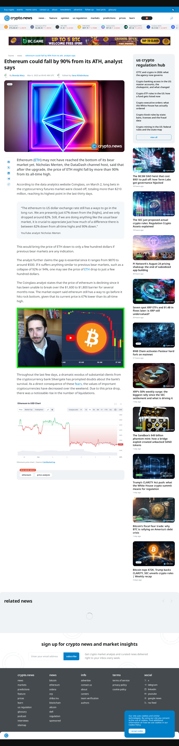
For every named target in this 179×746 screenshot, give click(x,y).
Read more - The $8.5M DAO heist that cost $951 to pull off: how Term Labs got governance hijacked (154, 160)
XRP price (64, 27)
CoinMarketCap (49, 462)
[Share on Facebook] (9, 162)
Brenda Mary (18, 75)
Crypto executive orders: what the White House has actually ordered (152, 105)
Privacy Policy (120, 684)
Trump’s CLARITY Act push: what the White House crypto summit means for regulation (152, 486)
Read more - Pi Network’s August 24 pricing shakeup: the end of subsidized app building (154, 247)
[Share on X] (9, 167)
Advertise (78, 9)
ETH (37, 160)
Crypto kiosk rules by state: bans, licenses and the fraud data (151, 117)
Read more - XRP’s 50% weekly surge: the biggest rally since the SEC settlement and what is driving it (154, 375)
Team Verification (90, 698)
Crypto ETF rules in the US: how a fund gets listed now (153, 95)
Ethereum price (40, 27)
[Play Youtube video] (70, 338)
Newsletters (65, 9)
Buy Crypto (9, 9)
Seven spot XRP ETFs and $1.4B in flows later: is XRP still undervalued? (153, 311)
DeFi (51, 711)
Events (20, 9)
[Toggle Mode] (173, 9)
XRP (51, 693)
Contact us (44, 9)
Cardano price (157, 27)
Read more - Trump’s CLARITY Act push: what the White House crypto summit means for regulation (154, 466)
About (54, 9)
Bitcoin (52, 680)
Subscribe (71, 656)
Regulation (54, 716)
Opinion (65, 18)
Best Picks (101, 9)
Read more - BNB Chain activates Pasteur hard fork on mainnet (154, 335)
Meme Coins (31, 9)
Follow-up (89, 9)
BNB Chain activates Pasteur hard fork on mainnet (153, 352)
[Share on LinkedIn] (9, 173)
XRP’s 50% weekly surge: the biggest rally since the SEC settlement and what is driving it (153, 395)
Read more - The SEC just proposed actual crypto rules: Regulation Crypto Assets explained (154, 203)
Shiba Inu (54, 698)
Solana (52, 689)
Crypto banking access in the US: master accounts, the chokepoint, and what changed (153, 84)
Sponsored (55, 720)
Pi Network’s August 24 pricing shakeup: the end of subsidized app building (152, 267)
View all (153, 137)
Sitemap (22, 725)
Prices (122, 18)
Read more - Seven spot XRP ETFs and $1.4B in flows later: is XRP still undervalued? (154, 291)
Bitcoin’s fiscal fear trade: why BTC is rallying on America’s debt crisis (153, 529)
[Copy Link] (9, 184)
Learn (132, 18)
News (41, 18)
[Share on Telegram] (9, 179)
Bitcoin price (15, 27)
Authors (85, 702)
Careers (85, 693)
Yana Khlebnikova (80, 75)
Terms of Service (121, 680)
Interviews (23, 720)
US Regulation (80, 18)
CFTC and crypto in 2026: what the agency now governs (152, 74)
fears (78, 384)
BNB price (87, 27)
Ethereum (26, 475)
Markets (95, 18)
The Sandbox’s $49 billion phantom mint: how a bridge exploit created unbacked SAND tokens (152, 440)
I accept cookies (137, 731)
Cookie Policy (119, 689)
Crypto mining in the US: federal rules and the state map (153, 128)
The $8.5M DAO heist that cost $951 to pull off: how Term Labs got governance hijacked (152, 179)
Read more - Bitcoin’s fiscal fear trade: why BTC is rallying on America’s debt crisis (154, 510)
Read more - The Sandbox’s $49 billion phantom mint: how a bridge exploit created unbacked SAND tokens (154, 419)
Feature (53, 18)
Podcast (22, 716)
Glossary (112, 9)
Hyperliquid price (133, 27)
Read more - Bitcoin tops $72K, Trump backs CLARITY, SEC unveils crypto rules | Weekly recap (154, 553)
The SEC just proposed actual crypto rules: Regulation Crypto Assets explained (152, 223)
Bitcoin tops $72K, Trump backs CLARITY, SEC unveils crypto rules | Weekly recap (153, 573)
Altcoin (52, 707)
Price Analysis (43, 475)
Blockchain (55, 702)
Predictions (109, 18)
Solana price (110, 27)
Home (11, 55)
